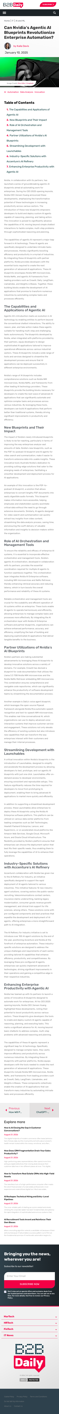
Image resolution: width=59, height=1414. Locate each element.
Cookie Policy (9, 1397)
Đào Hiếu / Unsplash (25, 83)
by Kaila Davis (21, 46)
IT (13, 21)
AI (5, 92)
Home (7, 21)
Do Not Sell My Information (14, 1401)
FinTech (8, 1329)
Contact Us (18, 1406)
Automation (13, 92)
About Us (7, 1406)
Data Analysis (26, 92)
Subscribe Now (29, 1284)
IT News (8, 1335)
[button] (54, 12)
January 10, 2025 (16, 52)
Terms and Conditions (38, 1397)
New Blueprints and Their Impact (28, 119)
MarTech (9, 1316)
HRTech (8, 1323)
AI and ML (20, 21)
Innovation (40, 92)
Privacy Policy (22, 1397)
